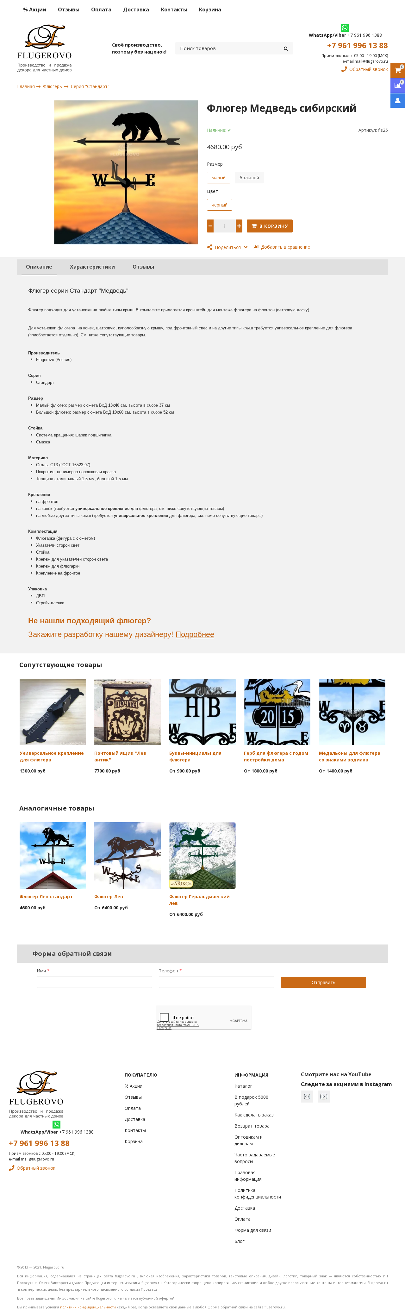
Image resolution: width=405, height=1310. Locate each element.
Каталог (243, 1086)
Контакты (174, 9)
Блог (239, 1241)
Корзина (210, 9)
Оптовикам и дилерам (248, 1140)
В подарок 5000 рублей (251, 1100)
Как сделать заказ (254, 1115)
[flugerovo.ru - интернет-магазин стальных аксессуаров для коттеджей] (44, 48)
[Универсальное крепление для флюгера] (53, 712)
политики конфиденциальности (88, 1307)
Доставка (136, 9)
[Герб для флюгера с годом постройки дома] (277, 712)
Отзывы (68, 9)
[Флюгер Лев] (127, 855)
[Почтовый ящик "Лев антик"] (127, 712)
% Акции (34, 9)
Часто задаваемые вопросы (254, 1158)
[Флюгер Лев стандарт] (53, 855)
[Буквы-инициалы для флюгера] (202, 712)
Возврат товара (252, 1126)
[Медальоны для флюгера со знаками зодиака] (352, 712)
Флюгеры (53, 86)
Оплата (101, 9)
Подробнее (195, 634)
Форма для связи (252, 1230)
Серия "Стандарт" (90, 87)
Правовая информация (248, 1175)
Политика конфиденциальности (257, 1193)
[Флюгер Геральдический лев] (202, 855)
